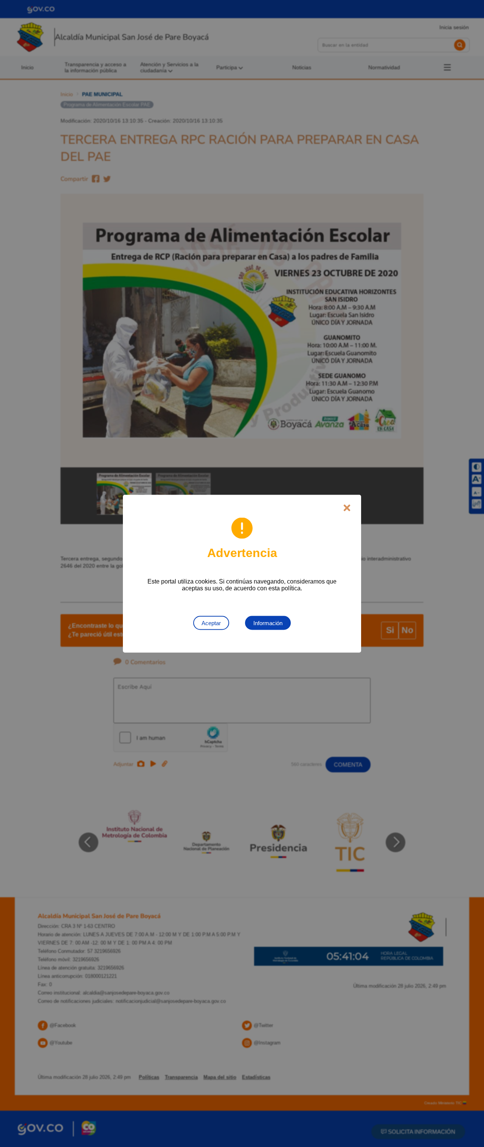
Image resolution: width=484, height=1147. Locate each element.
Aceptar (211, 622)
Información (267, 622)
